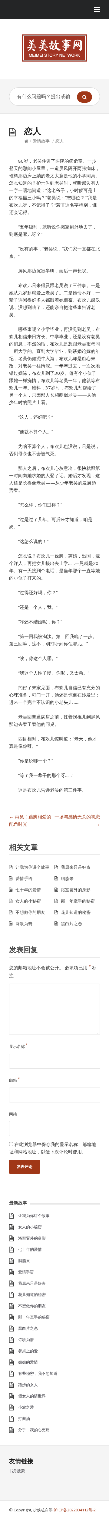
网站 (13, 1114)
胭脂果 (67, 878)
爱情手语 (23, 878)
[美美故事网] (54, 48)
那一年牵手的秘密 (78, 901)
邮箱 (14, 1080)
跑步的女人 (28, 1384)
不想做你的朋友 (30, 912)
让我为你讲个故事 (32, 867)
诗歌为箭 (23, 923)
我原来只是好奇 (76, 867)
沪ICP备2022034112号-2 (75, 1510)
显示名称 (18, 1046)
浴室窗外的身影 (76, 890)
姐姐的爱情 (28, 1362)
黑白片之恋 (71, 923)
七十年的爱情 (28, 890)
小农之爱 (26, 1407)
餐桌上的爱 (28, 1351)
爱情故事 (41, 141)
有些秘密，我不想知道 (38, 1373)
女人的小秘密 (28, 901)
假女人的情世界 (32, 1396)
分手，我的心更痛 (34, 1429)
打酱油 (24, 1418)
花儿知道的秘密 (76, 912)
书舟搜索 (17, 1471)
